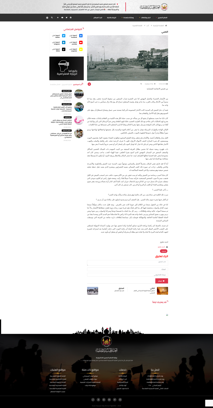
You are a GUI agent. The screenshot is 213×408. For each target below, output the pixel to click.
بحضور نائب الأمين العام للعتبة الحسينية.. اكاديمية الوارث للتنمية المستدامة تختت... (61, 109)
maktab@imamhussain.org (155, 379)
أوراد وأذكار (122, 385)
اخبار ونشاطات (146, 17)
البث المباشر (98, 17)
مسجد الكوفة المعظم (57, 391)
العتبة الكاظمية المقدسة (57, 379)
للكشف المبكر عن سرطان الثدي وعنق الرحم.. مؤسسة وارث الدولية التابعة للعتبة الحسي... (61, 122)
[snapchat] (98, 399)
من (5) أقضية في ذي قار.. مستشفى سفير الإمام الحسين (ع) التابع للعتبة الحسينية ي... (61, 135)
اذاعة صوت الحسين (123, 388)
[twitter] (66, 17)
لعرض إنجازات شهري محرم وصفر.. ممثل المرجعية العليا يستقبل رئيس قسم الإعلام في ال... (61, 96)
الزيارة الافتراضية (122, 382)
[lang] (47, 17)
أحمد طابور (161, 246)
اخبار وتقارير (68, 117)
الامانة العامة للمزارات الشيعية (90, 382)
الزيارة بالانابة (111, 17)
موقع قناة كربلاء (90, 385)
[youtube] (62, 17)
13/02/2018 (162, 84)
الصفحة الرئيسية (158, 25)
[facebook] (71, 17)
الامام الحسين (162, 17)
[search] (52, 17)
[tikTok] (93, 399)
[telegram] (104, 399)
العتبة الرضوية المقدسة (58, 382)
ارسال (160, 281)
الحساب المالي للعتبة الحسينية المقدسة (155, 388)
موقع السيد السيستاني (90, 376)
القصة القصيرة (137, 25)
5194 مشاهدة (149, 84)
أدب (147, 25)
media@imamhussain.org (155, 382)
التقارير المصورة (67, 91)
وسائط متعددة (128, 17)
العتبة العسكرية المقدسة (57, 385)
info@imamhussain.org (155, 376)
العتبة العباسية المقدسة (58, 388)
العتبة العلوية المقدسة (58, 376)
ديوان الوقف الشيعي (90, 379)
